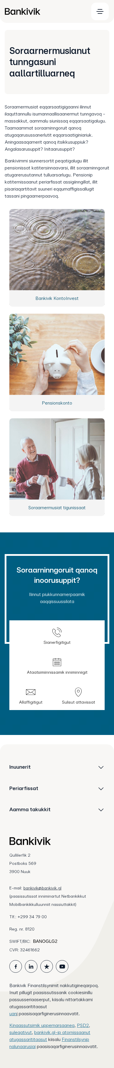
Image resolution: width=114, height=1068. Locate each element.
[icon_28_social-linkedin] (31, 966)
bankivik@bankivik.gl (42, 888)
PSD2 (83, 1025)
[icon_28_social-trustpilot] (46, 966)
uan (13, 1013)
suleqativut (20, 1032)
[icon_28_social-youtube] (62, 966)
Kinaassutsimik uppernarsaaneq (42, 1025)
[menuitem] (44, 11)
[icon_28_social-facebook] (15, 966)
